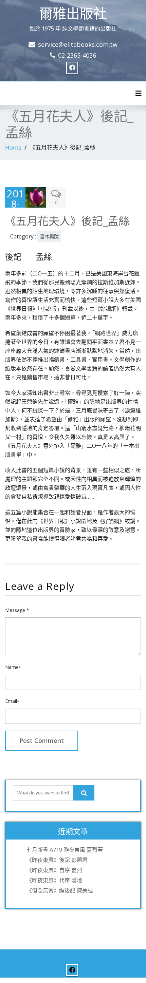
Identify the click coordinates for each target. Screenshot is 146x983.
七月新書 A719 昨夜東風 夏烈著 (64, 849)
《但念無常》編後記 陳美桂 (59, 890)
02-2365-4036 (77, 55)
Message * (17, 610)
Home (13, 147)
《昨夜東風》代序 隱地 (54, 880)
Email (12, 701)
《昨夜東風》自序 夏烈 (54, 870)
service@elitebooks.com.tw (77, 44)
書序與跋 (49, 236)
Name (13, 667)
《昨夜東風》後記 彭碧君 (57, 859)
